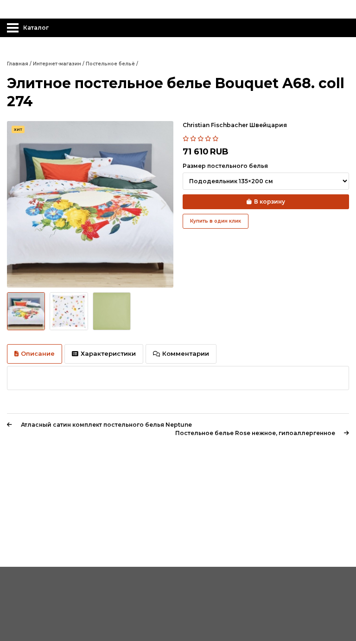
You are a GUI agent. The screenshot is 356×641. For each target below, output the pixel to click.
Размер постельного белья (225, 165)
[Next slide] (163, 204)
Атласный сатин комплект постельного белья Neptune (106, 424)
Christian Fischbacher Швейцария (235, 125)
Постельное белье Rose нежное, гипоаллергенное (255, 432)
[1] (186, 138)
